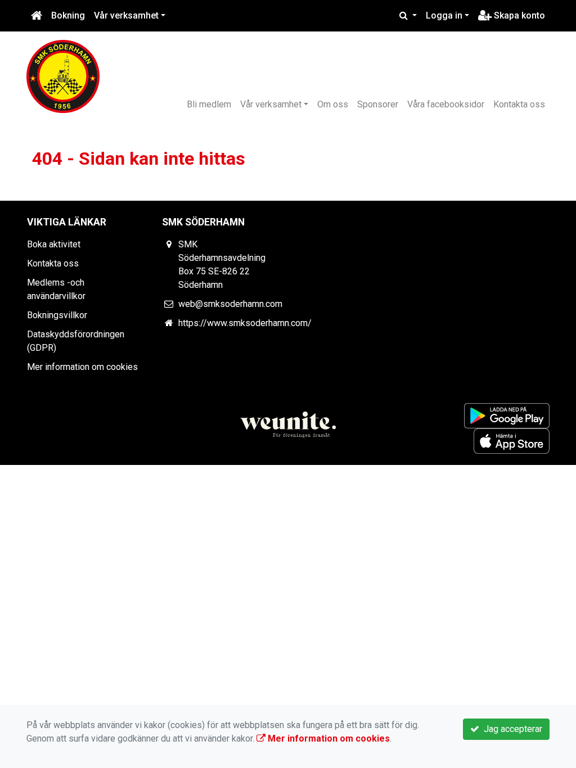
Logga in (444, 15)
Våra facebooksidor (445, 104)
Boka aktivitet (53, 244)
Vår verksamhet (126, 15)
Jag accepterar (510, 729)
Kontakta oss (519, 104)
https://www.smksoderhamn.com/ (245, 323)
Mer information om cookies (82, 367)
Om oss (332, 104)
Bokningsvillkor (57, 315)
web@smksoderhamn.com (230, 304)
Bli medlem (209, 104)
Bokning (68, 15)
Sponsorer (377, 104)
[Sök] (408, 15)
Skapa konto (518, 15)
